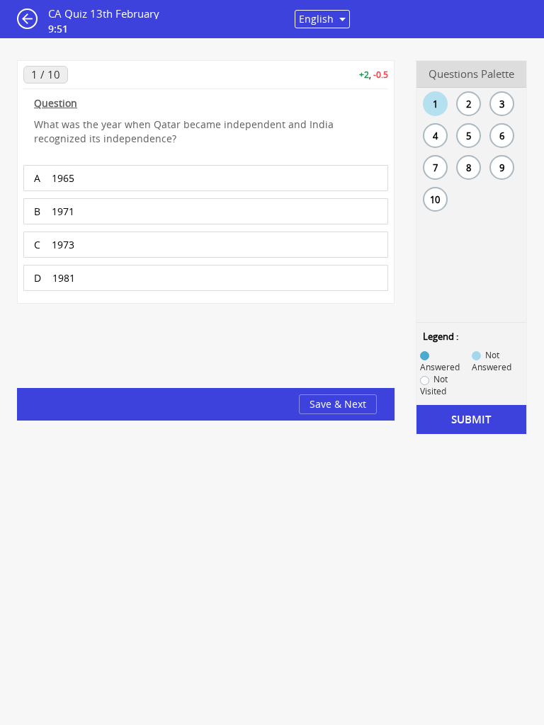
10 (435, 199)
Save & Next (338, 404)
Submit (471, 419)
